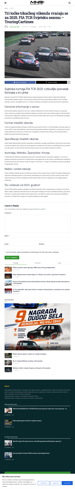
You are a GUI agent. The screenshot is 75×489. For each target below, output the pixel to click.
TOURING (11, 8)
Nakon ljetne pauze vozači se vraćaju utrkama (29, 354)
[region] (37, 481)
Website (41, 244)
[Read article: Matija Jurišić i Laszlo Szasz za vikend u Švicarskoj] (8, 369)
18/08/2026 (16, 363)
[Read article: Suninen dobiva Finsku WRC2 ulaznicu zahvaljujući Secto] (8, 455)
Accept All (67, 483)
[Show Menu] (5, 2)
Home (6, 8)
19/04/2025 (8, 447)
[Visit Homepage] (37, 3)
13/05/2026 (8, 459)
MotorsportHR (14, 27)
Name (7, 236)
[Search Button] (69, 2)
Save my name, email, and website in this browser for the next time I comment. (32, 252)
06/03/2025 (25, 27)
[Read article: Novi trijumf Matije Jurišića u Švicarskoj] (8, 362)
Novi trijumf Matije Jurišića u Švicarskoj (27, 361)
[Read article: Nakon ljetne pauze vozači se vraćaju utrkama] (8, 355)
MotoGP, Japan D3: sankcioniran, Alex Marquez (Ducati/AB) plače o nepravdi (37, 441)
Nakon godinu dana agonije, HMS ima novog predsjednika (34, 267)
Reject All (55, 483)
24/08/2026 (9, 348)
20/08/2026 (16, 356)
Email (7, 244)
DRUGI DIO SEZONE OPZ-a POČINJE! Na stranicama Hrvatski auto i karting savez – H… (32, 346)
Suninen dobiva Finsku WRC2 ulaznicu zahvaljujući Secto (31, 453)
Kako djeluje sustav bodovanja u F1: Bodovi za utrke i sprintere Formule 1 (39, 274)
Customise (43, 483)
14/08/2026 (16, 370)
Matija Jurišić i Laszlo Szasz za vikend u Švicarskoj (31, 368)
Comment (8, 213)
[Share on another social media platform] (69, 82)
